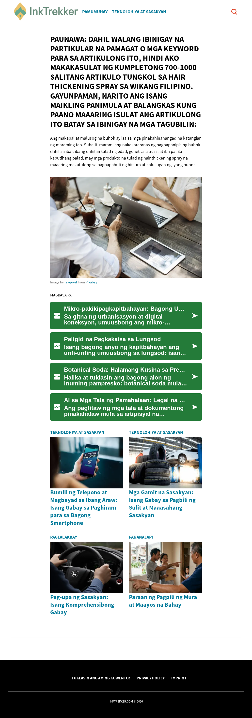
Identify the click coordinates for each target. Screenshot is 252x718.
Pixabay (91, 282)
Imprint (179, 677)
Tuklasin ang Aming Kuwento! (101, 677)
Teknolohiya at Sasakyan (139, 12)
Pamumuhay (95, 12)
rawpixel (70, 282)
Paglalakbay (63, 537)
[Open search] (234, 12)
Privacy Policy (151, 677)
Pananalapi (141, 537)
